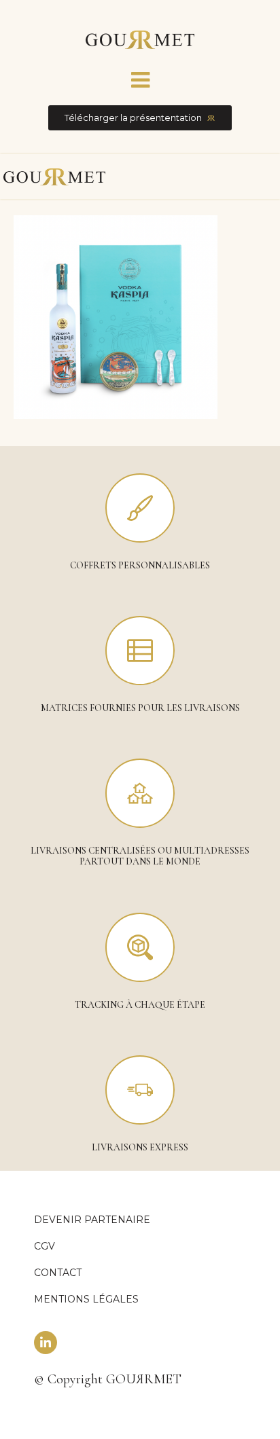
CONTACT (58, 1273)
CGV (44, 1246)
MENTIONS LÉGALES (86, 1299)
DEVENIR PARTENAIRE (92, 1220)
